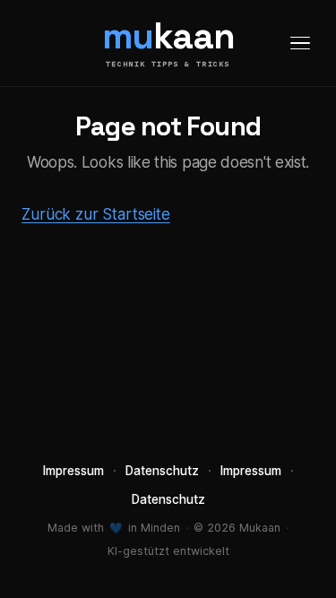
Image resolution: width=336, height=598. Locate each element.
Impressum (73, 471)
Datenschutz (162, 471)
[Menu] (300, 43)
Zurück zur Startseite (95, 214)
